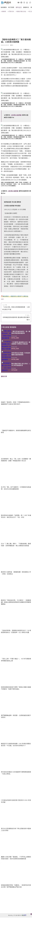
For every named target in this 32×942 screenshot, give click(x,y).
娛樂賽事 (4, 7)
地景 (2, 299)
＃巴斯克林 (11, 11)
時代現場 (11, 7)
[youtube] (18, 2)
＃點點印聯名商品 (21, 11)
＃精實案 (3, 11)
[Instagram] (24, 2)
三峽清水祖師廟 (16, 115)
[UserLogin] (27, 2)
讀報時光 (26, 7)
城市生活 (19, 7)
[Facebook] (21, 2)
